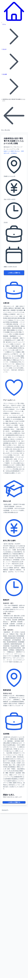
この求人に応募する (14, 273)
